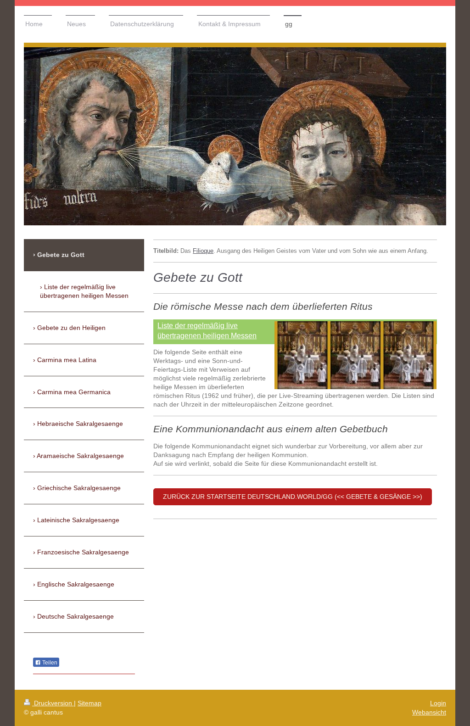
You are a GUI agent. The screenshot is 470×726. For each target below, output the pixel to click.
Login (438, 703)
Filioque (203, 251)
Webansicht (429, 712)
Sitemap (89, 703)
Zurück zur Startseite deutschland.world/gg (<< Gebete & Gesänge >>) (292, 496)
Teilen (49, 662)
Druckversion (53, 703)
